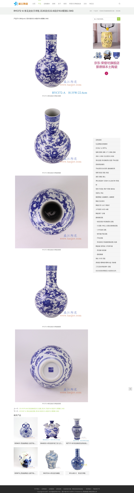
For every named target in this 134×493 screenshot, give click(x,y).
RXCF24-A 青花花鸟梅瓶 (51, 473)
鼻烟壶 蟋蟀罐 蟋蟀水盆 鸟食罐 (106, 262)
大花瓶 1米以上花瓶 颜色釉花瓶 (107, 226)
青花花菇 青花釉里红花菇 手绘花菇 (107, 160)
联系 (65, 4)
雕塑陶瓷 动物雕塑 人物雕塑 (105, 197)
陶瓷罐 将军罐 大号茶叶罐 (104, 246)
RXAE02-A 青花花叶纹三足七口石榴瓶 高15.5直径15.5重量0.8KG (51, 443)
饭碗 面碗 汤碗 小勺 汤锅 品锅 (105, 152)
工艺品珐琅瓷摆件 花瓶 (103, 267)
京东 (85, 4)
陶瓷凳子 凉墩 (100, 213)
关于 (59, 4)
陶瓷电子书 (96, 489)
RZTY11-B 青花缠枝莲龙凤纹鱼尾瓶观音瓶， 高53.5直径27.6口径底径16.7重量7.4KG (77, 443)
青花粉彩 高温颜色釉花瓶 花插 (107, 242)
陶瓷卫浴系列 (100, 201)
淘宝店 (91, 4)
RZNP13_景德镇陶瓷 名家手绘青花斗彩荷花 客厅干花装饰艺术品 (26, 473)
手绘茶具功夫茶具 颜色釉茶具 (105, 168)
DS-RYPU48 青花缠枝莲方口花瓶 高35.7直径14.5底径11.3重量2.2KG (42, 408)
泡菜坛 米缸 (99, 193)
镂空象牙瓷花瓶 (102, 234)
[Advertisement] (106, 108)
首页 (91, 11)
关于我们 (36, 489)
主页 (33, 4)
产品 (39, 4)
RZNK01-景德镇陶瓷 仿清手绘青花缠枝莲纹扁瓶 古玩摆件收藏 (26, 443)
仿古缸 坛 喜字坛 (101, 148)
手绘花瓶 (100, 238)
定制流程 (99, 140)
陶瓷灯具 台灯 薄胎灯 (103, 205)
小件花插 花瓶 (101, 230)
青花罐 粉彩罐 (101, 250)
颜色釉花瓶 (99, 217)
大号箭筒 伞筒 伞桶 (102, 209)
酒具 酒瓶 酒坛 (100, 177)
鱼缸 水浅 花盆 (100, 258)
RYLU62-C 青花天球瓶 (77, 473)
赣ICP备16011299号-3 (68, 491)
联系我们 (88, 489)
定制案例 (47, 4)
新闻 (53, 4)
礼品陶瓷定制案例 (101, 144)
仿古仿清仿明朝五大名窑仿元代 (106, 271)
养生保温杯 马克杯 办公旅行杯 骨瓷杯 (107, 183)
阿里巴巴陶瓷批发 (75, 4)
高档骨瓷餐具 (100, 164)
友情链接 (44, 489)
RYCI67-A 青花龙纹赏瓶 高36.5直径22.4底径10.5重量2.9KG (39, 411)
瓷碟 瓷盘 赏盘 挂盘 (102, 172)
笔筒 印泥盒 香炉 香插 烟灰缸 (105, 189)
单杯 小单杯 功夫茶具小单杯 (105, 156)
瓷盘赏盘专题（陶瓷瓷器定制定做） (73, 489)
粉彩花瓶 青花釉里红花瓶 (105, 221)
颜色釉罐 (100, 254)
